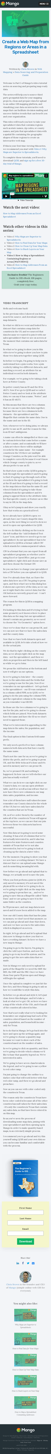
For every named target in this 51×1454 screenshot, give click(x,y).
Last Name (25, 1218)
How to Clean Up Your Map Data (31, 246)
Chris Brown (27, 69)
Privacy (24, 1450)
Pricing (18, 1440)
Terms (19, 1450)
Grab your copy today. (25, 284)
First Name (25, 1208)
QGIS (16, 160)
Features (20, 1437)
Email (25, 1228)
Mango (12, 1287)
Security (31, 1450)
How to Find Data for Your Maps (31, 243)
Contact (33, 1440)
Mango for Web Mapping (10, 1436)
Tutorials (37, 1437)
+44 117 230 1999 (21, 1445)
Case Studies (28, 1437)
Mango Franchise (9, 1440)
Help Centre (25, 1440)
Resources (23, 1436)
